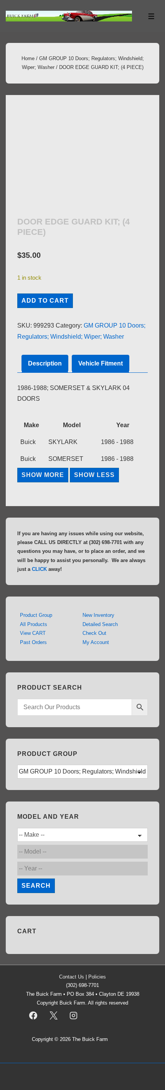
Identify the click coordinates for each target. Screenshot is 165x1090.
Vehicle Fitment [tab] (100, 363)
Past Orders (33, 642)
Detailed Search (100, 624)
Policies (97, 977)
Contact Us (71, 977)
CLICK (39, 569)
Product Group (36, 615)
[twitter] (53, 1016)
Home (28, 58)
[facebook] (33, 1016)
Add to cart (45, 300)
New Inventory (98, 615)
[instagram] (73, 1016)
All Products (33, 624)
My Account (95, 642)
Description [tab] (45, 363)
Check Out (94, 633)
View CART (33, 633)
